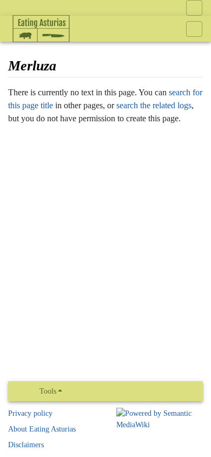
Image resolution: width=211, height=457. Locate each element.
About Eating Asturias (42, 429)
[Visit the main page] (41, 51)
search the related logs (154, 105)
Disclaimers (26, 445)
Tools (47, 391)
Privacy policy (30, 413)
